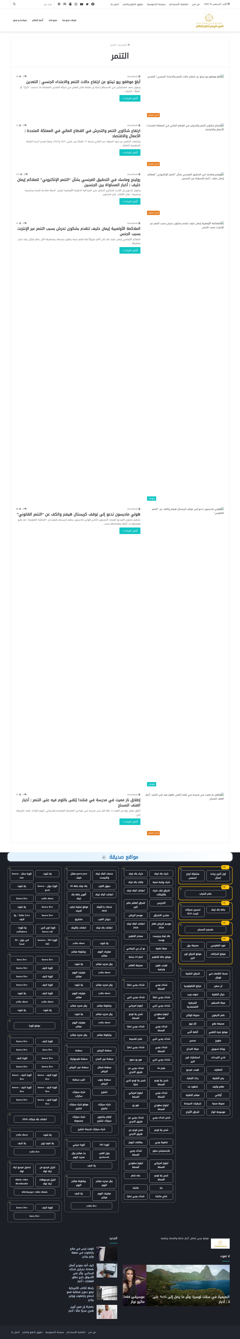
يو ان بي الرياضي (135, 948)
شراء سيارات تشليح (104, 1106)
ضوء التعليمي (218, 945)
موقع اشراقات (218, 954)
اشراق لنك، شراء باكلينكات (161, 892)
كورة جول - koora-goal (47, 888)
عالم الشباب (205, 893)
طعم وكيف (218, 1086)
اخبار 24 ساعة (136, 957)
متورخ (218, 1040)
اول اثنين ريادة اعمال (218, 875)
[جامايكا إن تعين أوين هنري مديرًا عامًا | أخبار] (107, 1312)
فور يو (135, 1105)
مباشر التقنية (193, 1095)
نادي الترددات (218, 1057)
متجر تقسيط (135, 1038)
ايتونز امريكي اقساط (136, 1094)
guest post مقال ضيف (78, 875)
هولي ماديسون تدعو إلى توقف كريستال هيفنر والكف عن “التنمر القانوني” (78, 514)
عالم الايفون (218, 1015)
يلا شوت (104, 943)
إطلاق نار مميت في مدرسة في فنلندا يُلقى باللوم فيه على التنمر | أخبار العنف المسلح (81, 802)
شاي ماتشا (161, 1196)
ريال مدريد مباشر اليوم (104, 1183)
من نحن (196, 4)
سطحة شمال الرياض (104, 1069)
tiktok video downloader (21, 1181)
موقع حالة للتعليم (161, 957)
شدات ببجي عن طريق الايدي (136, 1070)
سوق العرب (104, 886)
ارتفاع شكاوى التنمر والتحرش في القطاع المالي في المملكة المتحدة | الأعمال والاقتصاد (82, 133)
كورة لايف (47, 968)
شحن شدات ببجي (161, 1117)
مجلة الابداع (193, 1049)
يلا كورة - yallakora (21, 929)
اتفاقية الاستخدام (178, 4)
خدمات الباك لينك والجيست (104, 875)
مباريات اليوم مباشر (104, 953)
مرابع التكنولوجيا (192, 986)
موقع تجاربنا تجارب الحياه (78, 908)
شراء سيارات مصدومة (78, 1118)
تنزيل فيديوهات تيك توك (47, 1181)
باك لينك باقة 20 (78, 886)
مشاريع (78, 919)
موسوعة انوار (218, 1112)
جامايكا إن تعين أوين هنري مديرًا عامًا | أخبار (81, 1308)
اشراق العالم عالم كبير (135, 905)
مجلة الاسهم (218, 1002)
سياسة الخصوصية (156, 4)
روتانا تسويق (218, 1049)
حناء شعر (135, 1175)
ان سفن (218, 986)
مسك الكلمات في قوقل (218, 975)
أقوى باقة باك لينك (78, 896)
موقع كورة (34, 1025)
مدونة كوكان (192, 1015)
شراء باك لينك (161, 873)
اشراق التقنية (192, 973)
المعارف (218, 1069)
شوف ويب (192, 994)
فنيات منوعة (69, 20)
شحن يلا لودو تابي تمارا (136, 1082)
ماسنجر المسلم (205, 929)
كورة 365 (104, 1144)
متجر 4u (161, 1068)
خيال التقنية (218, 994)
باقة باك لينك (218, 909)
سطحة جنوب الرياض (104, 1081)
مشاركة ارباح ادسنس (192, 875)
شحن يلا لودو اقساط (136, 1016)
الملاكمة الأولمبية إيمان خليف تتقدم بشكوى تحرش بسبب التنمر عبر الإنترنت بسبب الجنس (78, 231)
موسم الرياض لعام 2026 (161, 925)
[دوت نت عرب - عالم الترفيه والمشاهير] (209, 20)
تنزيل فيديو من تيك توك (47, 1169)
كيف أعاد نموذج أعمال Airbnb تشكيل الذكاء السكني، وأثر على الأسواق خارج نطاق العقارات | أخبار (81, 1273)
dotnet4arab (132, 76)
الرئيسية (123, 45)
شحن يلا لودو (161, 1130)
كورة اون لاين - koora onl (47, 929)
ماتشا (136, 1187)
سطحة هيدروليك (79, 1059)
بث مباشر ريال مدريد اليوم (79, 1155)
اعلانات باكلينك (78, 927)
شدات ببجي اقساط (161, 986)
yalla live (91, 1205)
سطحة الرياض (104, 1050)
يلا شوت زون (47, 1143)
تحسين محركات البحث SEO (192, 911)
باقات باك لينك (135, 882)
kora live (22, 959)
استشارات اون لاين (192, 1059)
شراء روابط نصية (161, 882)
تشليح (104, 1092)
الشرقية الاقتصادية (192, 1004)
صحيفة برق (193, 945)
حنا (161, 1187)
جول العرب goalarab (104, 1155)
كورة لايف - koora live (47, 1077)
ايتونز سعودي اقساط (161, 1016)
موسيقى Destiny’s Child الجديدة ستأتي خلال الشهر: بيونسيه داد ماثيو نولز (179, 1299)
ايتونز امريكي (136, 1005)
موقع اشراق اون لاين (192, 956)
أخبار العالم (37, 20)
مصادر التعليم (136, 936)
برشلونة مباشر (78, 951)
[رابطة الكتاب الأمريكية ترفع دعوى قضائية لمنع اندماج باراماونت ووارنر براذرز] (107, 1293)
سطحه (78, 1050)
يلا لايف (91, 1165)
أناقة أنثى (192, 1032)
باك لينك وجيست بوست (161, 938)
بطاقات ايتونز (136, 1142)
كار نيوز (192, 1023)
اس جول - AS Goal (22, 942)
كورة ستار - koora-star (22, 875)
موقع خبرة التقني (218, 1032)
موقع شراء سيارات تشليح (78, 1106)
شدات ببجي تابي (136, 997)
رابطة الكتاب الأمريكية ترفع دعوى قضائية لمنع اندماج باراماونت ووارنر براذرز (80, 1294)
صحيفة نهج (218, 1023)
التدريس (161, 903)
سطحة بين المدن (104, 1059)
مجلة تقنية (161, 948)
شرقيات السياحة (192, 1103)
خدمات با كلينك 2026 (104, 908)
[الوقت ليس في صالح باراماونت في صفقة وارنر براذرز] (107, 1254)
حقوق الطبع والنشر (133, 4)
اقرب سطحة (78, 1079)
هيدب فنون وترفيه (161, 967)
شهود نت (193, 1086)
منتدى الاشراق (161, 915)
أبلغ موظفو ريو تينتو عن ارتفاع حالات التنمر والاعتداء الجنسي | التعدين (83, 81)
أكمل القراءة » (130, 98)
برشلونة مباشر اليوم (78, 1183)
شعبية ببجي (161, 1142)
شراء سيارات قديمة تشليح (91, 1129)
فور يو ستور (136, 1059)
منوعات (53, 20)
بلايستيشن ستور (161, 1150)
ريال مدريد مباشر (104, 964)
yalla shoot (79, 943)
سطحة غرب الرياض (78, 1067)
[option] (176, 1285)
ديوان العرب (104, 919)
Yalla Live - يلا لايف (22, 917)
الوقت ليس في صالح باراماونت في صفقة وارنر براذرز (82, 1252)
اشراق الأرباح (192, 1112)
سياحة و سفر (20, 20)
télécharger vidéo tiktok (34, 1192)
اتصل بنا (115, 4)
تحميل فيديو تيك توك (22, 1169)
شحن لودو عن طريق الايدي (136, 1132)
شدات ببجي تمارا (135, 984)
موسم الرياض (136, 915)
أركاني (218, 1095)
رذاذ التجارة (192, 1078)
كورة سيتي (79, 1144)
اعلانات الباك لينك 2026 (136, 925)
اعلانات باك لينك (104, 927)
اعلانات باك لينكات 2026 (34, 1119)
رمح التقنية (218, 1078)
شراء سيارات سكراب (78, 1094)
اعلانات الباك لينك (136, 890)
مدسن (192, 1040)
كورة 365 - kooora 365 (47, 942)
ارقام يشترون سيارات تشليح (104, 1118)
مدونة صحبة (218, 1103)
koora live (21, 898)
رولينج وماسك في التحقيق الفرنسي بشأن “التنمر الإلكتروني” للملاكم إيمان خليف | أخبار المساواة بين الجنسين (78, 182)
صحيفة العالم (136, 965)
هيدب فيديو (192, 1069)
